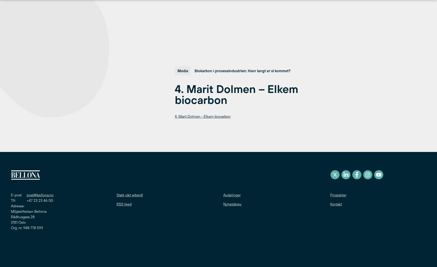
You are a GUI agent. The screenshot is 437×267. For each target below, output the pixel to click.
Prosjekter (338, 195)
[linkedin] (346, 174)
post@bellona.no (40, 195)
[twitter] (335, 174)
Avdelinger (232, 195)
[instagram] (367, 174)
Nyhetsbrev (232, 204)
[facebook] (356, 174)
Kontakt (336, 204)
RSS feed (124, 204)
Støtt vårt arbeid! (130, 195)
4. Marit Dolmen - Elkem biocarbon (203, 116)
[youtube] (378, 174)
